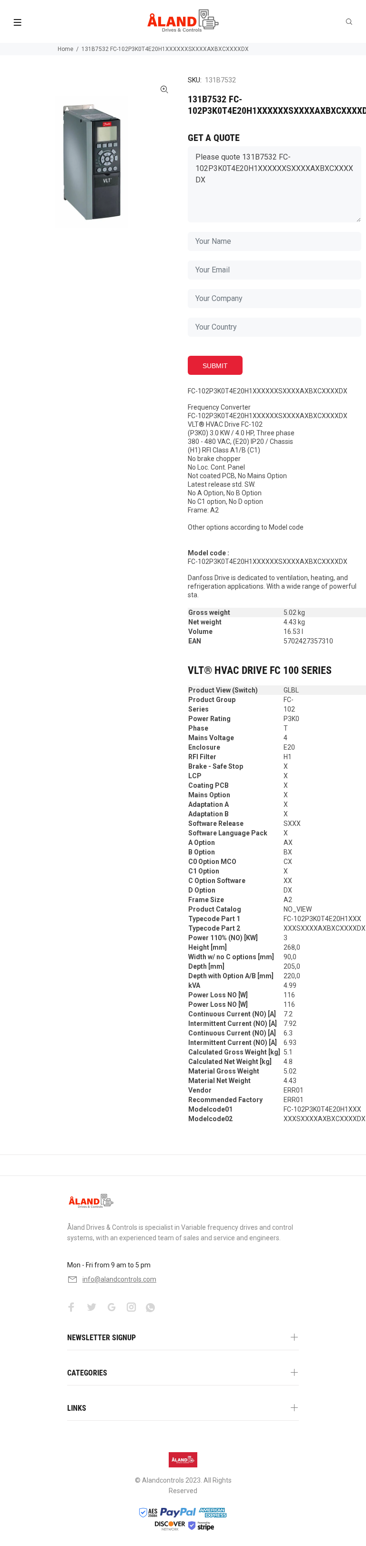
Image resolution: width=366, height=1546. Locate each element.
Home (65, 49)
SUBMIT (215, 366)
